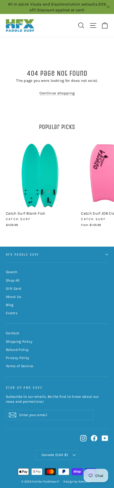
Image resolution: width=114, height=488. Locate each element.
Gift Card (13, 289)
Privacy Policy (18, 358)
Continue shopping (57, 93)
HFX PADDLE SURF (22, 254)
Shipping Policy (19, 342)
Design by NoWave (76, 481)
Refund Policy (17, 350)
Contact (12, 333)
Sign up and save (24, 388)
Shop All (13, 280)
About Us (13, 297)
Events (11, 313)
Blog (9, 305)
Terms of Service (19, 366)
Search (11, 272)
